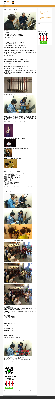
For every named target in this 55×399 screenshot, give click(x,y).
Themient (50, 397)
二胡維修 (14, 6)
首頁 (5, 6)
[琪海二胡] (8, 3)
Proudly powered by (6, 397)
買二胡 (18, 6)
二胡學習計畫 (9, 6)
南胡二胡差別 (42, 13)
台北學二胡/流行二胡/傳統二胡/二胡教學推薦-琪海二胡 (45, 12)
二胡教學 (7, 113)
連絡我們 (26, 6)
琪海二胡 (10, 397)
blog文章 (22, 6)
